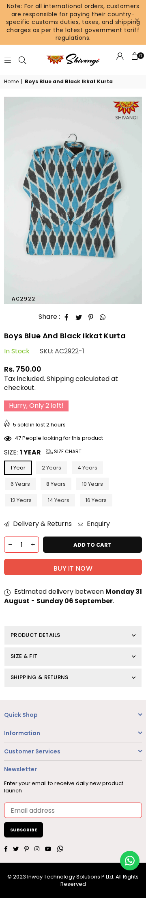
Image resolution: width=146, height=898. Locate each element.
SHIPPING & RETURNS (40, 677)
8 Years (56, 484)
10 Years (92, 484)
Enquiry (97, 523)
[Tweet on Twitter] (78, 317)
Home (11, 81)
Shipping (60, 378)
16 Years (96, 500)
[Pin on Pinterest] (91, 317)
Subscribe (23, 830)
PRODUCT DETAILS (35, 635)
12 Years (21, 500)
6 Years (20, 484)
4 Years (87, 468)
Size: (43, 452)
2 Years (51, 468)
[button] (134, 59)
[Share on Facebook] (67, 317)
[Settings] (120, 59)
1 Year (18, 468)
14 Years (58, 500)
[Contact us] (130, 860)
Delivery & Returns (41, 523)
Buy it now (73, 568)
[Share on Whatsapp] (103, 317)
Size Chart (67, 451)
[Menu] (7, 59)
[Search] (22, 59)
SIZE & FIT (24, 656)
